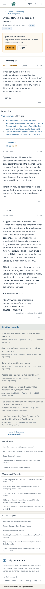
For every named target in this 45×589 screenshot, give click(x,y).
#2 (41, 151)
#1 (41, 66)
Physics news (7, 116)
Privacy (28, 581)
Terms (21, 581)
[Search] (40, 3)
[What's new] (35, 3)
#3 (41, 215)
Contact (7, 581)
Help (35, 581)
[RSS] (41, 581)
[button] (37, 65)
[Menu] (5, 3)
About (14, 581)
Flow (32, 25)
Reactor (7, 28)
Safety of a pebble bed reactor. (16, 363)
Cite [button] (38, 103)
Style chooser (10, 577)
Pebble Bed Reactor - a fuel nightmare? (20, 375)
